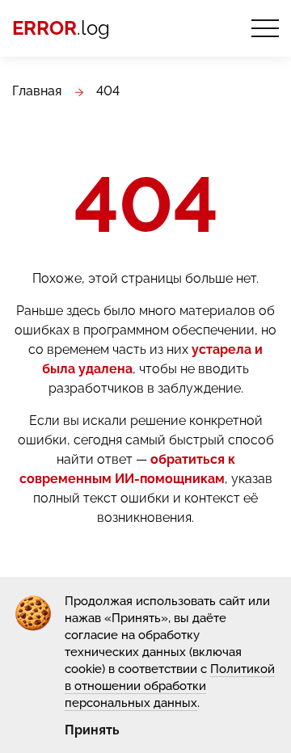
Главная (36, 91)
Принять (92, 730)
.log (61, 28)
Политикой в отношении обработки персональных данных (170, 686)
